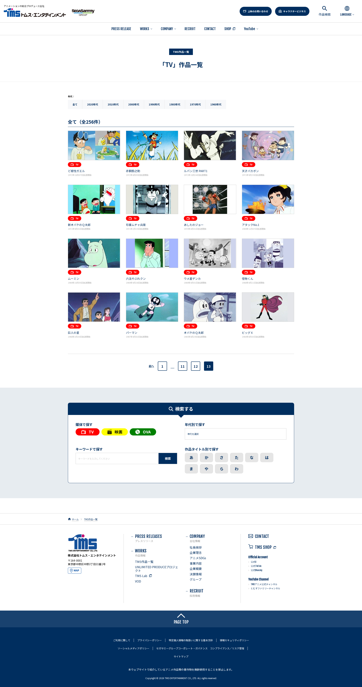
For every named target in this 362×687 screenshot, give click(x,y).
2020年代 (92, 104)
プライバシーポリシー (149, 640)
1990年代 (154, 104)
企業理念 (196, 552)
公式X (253, 561)
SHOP (227, 29)
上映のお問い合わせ (258, 11)
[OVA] (143, 431)
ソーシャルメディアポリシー (133, 648)
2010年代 (113, 104)
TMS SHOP (263, 547)
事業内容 (196, 563)
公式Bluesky (256, 570)
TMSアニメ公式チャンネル (264, 584)
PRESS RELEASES (148, 538)
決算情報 (196, 574)
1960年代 (215, 104)
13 (209, 366)
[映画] (114, 431)
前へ (151, 366)
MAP (76, 570)
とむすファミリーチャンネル (265, 588)
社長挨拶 (196, 547)
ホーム (75, 519)
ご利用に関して (121, 640)
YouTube (249, 29)
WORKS (144, 29)
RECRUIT (190, 29)
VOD (138, 581)
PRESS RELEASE (121, 29)
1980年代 (174, 104)
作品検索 (325, 14)
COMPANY (167, 29)
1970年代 (195, 104)
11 (183, 366)
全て (75, 104)
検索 (168, 458)
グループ (196, 579)
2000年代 (133, 104)
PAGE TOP (181, 621)
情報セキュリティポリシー (234, 640)
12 (196, 366)
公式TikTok (256, 566)
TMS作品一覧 (90, 519)
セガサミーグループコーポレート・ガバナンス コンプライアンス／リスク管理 (200, 648)
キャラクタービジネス (294, 11)
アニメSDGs (198, 558)
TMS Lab (141, 575)
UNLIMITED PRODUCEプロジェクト (156, 569)
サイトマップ (181, 656)
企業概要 (196, 568)
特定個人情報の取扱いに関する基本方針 (191, 640)
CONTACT (210, 29)
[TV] (88, 431)
